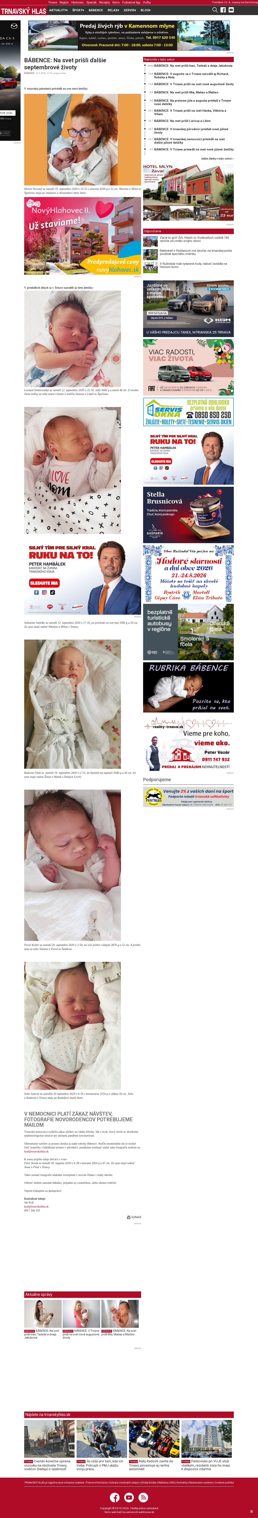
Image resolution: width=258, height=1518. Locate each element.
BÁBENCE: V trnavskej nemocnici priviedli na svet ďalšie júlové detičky (189, 140)
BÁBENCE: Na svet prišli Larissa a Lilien (182, 121)
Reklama (163, 1482)
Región (64, 2)
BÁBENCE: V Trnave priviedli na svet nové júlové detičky (194, 149)
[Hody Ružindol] (188, 573)
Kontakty (182, 1482)
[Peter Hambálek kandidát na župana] (82, 576)
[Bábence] (188, 687)
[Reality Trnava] (188, 743)
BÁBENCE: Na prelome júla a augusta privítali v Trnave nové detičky (192, 102)
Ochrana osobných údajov (124, 1482)
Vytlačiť (135, 1217)
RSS (172, 1482)
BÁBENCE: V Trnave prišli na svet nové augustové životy (81, 1334)
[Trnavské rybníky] (129, 35)
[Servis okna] (188, 412)
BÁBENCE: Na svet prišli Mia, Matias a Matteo (118, 1332)
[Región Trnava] (188, 632)
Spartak (91, 2)
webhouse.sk (146, 1512)
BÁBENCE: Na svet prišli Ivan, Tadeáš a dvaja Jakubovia (41, 1334)
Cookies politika (224, 1482)
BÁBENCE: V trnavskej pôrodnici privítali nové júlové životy (191, 130)
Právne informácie (96, 1482)
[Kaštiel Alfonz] (188, 193)
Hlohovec (77, 2)
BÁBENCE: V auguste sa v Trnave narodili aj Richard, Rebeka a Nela (191, 75)
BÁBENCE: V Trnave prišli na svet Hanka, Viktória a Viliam (190, 112)
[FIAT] (188, 367)
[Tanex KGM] (188, 308)
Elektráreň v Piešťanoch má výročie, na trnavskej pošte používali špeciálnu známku (196, 252)
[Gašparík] (188, 515)
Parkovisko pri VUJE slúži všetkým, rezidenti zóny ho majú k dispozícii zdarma (205, 1465)
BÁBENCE (96, 10)
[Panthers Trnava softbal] (188, 797)
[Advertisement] (58, 1254)
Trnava (52, 2)
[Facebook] (223, 9)
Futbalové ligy (131, 2)
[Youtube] (231, 9)
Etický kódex (148, 1482)
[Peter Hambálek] (188, 456)
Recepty (104, 2)
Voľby (147, 2)
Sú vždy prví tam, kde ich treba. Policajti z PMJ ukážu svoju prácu (100, 1465)
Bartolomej (251, 2)
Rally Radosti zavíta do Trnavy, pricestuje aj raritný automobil (151, 1465)
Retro (116, 2)
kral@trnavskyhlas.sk (36, 1151)
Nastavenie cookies (201, 1482)
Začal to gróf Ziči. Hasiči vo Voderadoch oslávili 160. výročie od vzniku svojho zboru (195, 239)
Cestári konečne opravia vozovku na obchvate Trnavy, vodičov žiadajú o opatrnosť (47, 1465)
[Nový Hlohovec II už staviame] (82, 236)
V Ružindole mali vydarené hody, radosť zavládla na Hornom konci (193, 265)
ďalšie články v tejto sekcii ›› (217, 158)
